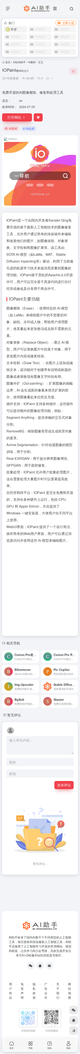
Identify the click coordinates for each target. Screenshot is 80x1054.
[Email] (49, 965)
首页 (7, 62)
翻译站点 (21, 70)
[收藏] (73, 71)
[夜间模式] (73, 1030)
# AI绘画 (28, 128)
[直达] (35, 654)
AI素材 (32, 62)
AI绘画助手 (19, 62)
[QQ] (40, 965)
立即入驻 (68, 23)
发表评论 (64, 784)
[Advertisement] (40, 588)
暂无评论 (14, 714)
